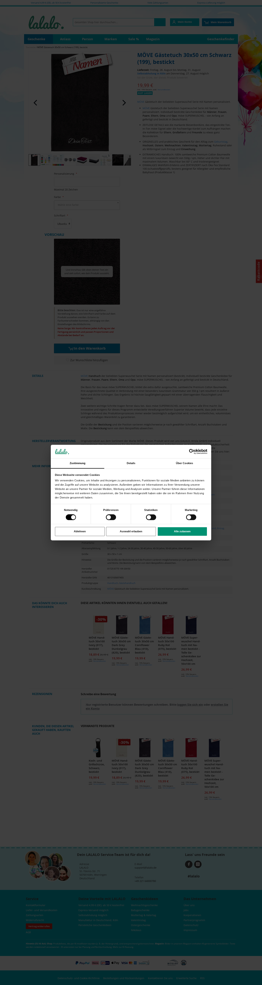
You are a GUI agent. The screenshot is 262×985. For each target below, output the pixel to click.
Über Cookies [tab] (184, 463)
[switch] (111, 517)
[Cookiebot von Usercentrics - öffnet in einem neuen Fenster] (191, 451)
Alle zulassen (182, 531)
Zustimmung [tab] (78, 463)
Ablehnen (80, 531)
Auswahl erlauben (131, 531)
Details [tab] (131, 463)
